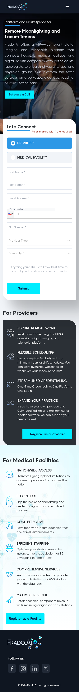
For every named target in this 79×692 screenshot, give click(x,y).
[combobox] (9, 240)
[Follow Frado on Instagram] (23, 668)
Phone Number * (17, 209)
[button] (10, 213)
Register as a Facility (25, 618)
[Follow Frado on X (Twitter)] (46, 668)
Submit (23, 288)
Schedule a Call (19, 94)
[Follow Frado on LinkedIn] (34, 668)
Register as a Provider (47, 434)
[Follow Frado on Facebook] (12, 668)
